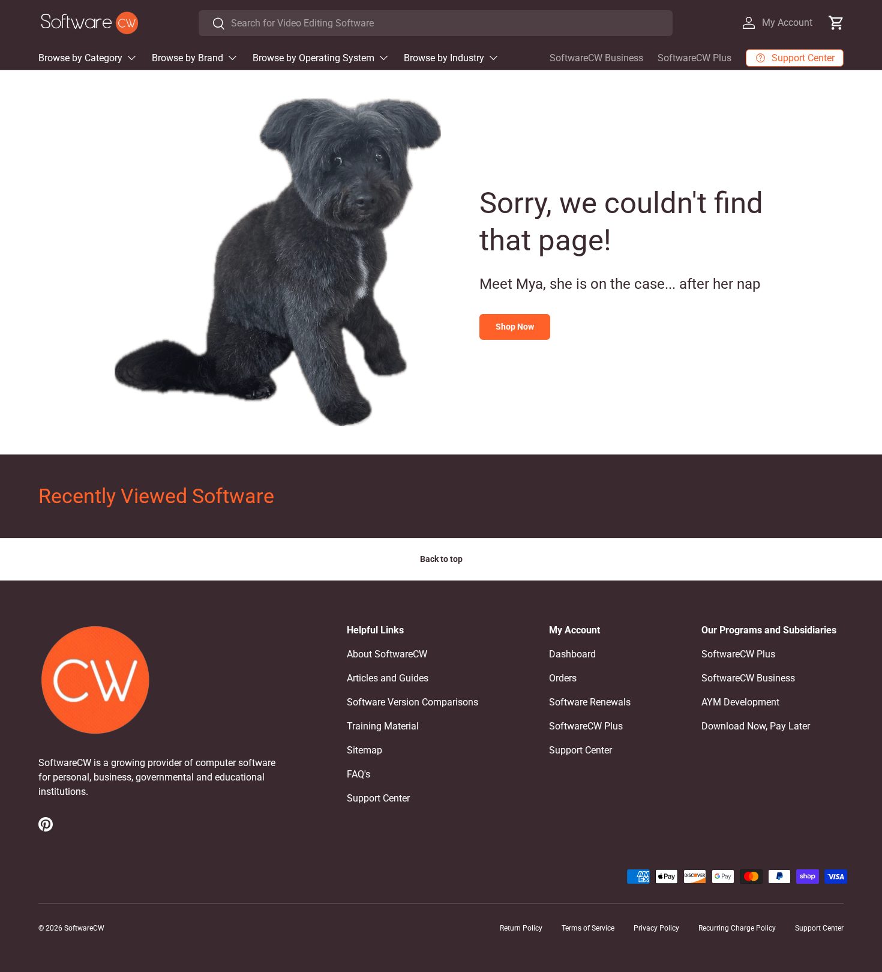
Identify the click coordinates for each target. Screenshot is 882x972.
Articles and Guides (387, 678)
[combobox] (436, 23)
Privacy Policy (656, 928)
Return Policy (521, 928)
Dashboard (572, 654)
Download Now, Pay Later (755, 726)
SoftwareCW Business (596, 58)
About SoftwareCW (387, 654)
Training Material (383, 726)
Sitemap (364, 750)
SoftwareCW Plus (694, 58)
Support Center (378, 798)
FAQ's (358, 774)
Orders (563, 678)
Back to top (441, 559)
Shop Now (515, 326)
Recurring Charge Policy (737, 928)
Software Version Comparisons (412, 702)
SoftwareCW (84, 928)
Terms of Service (588, 928)
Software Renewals (590, 702)
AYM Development (740, 702)
